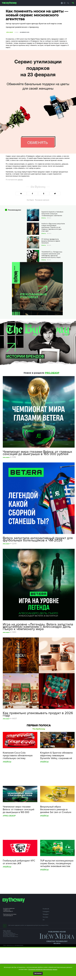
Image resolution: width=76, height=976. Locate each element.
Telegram (46, 914)
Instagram (46, 911)
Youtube (45, 917)
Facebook (46, 909)
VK (43, 920)
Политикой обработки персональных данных (42, 969)
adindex (20, 180)
